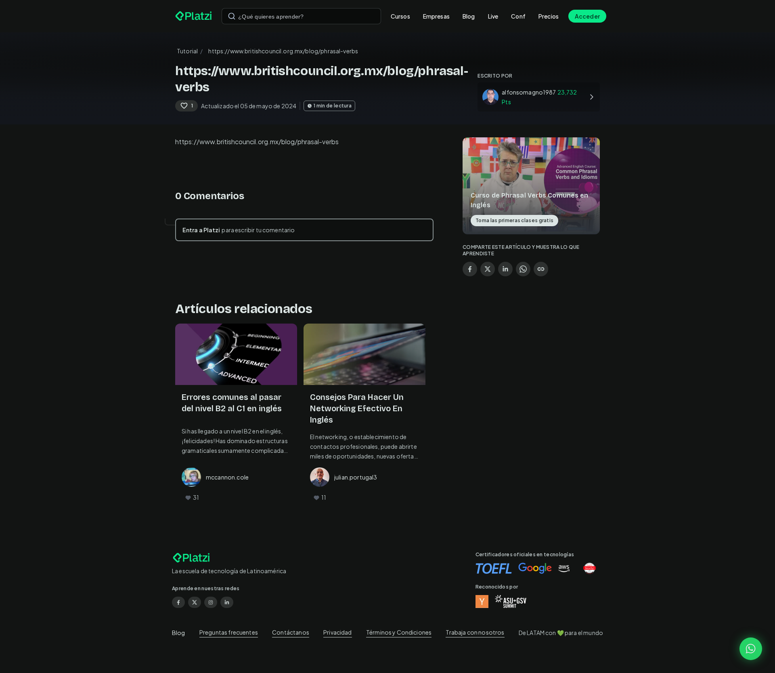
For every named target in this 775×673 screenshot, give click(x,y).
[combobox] (301, 16)
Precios (548, 16)
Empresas (436, 16)
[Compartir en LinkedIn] (505, 269)
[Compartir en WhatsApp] (523, 269)
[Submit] (232, 16)
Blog (469, 16)
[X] (194, 602)
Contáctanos (290, 632)
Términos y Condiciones (398, 632)
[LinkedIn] (226, 602)
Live (493, 16)
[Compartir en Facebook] (470, 269)
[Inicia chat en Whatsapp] (750, 648)
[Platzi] (193, 16)
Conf (518, 16)
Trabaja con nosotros (475, 632)
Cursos (400, 16)
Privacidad (337, 632)
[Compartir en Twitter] (487, 269)
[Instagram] (210, 602)
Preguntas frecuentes (228, 632)
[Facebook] (178, 602)
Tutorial (187, 51)
